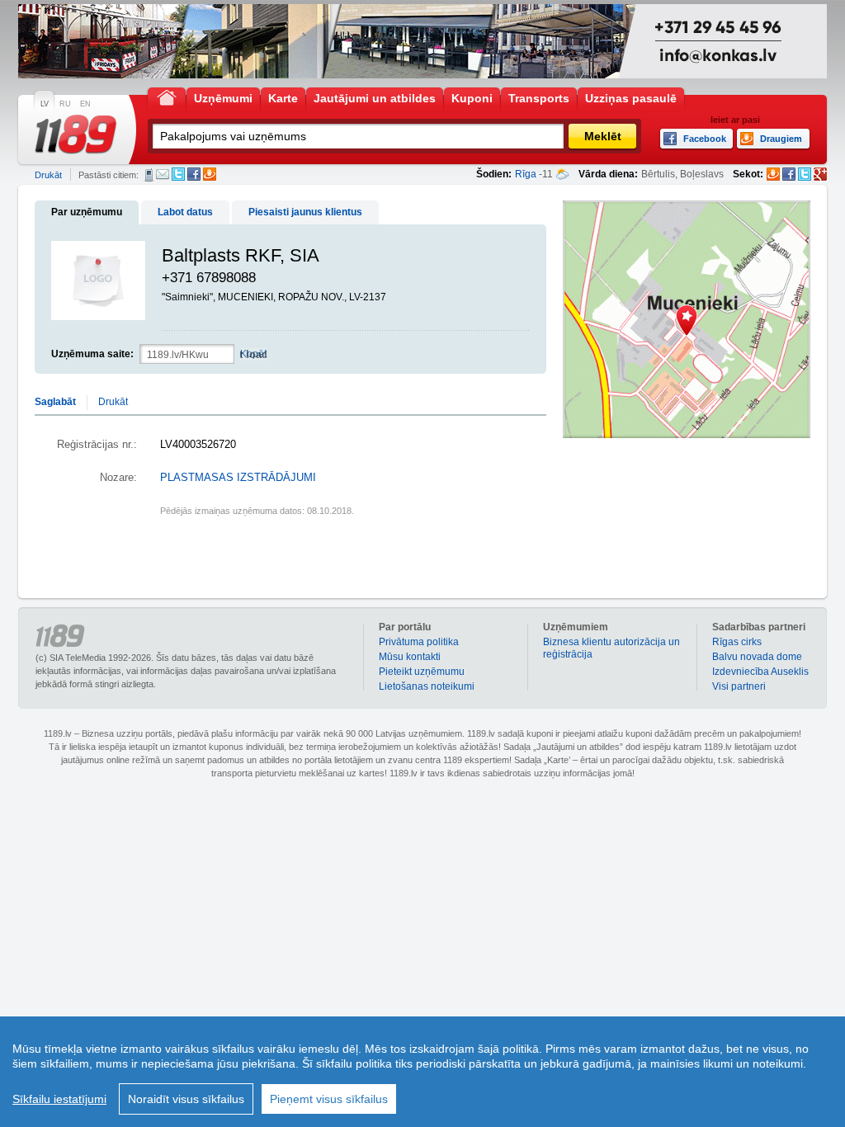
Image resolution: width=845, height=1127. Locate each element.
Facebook (194, 174)
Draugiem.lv (209, 174)
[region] (422, 1071)
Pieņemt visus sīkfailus (329, 1099)
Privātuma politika (419, 642)
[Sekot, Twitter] (804, 174)
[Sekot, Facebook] (788, 174)
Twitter (178, 174)
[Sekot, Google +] (820, 174)
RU (65, 104)
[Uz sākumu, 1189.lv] (166, 97)
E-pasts (162, 174)
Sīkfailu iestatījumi (59, 1099)
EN (85, 104)
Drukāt (48, 175)
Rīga (525, 174)
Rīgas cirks (737, 642)
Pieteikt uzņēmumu (422, 671)
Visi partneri (739, 686)
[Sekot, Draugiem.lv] (773, 174)
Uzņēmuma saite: (92, 354)
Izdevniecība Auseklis (760, 671)
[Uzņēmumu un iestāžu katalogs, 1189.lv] (76, 134)
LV (44, 104)
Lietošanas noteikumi (426, 686)
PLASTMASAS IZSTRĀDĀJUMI (238, 477)
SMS (149, 175)
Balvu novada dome (757, 657)
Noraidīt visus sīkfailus (186, 1099)
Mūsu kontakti (410, 657)
